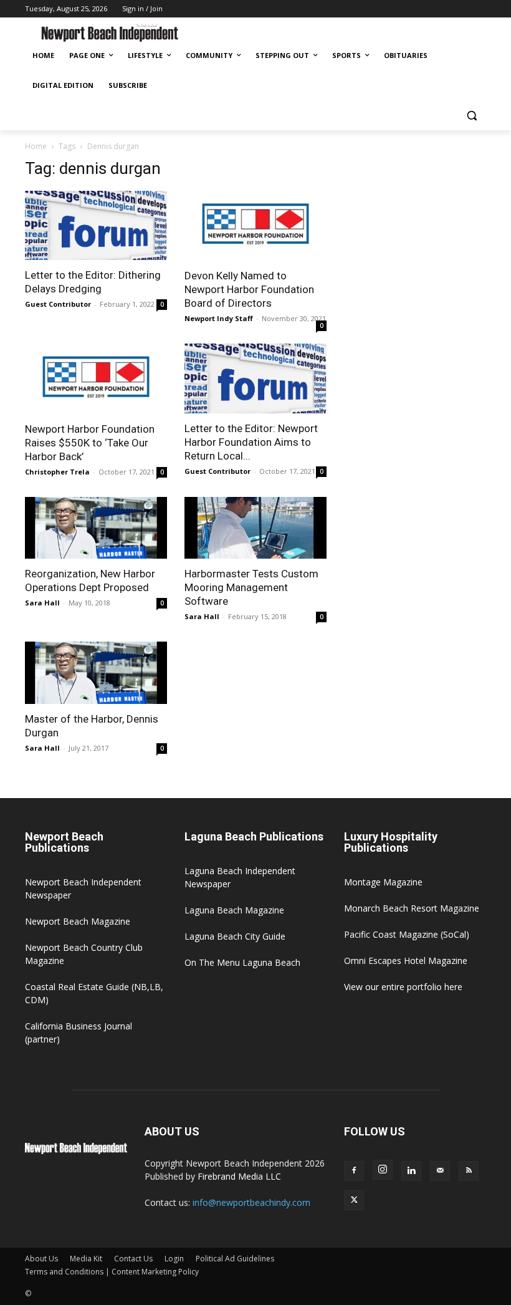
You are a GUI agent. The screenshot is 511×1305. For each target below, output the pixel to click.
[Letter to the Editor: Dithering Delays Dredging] (96, 226)
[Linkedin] (411, 1171)
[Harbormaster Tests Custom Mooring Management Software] (255, 528)
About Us (41, 1258)
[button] (471, 115)
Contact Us (133, 1258)
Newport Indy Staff (218, 318)
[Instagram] (383, 1170)
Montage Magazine (383, 882)
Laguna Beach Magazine (234, 910)
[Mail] (440, 1171)
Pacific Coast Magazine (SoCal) (406, 934)
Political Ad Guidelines (235, 1258)
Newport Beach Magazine (77, 921)
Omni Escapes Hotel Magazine (405, 960)
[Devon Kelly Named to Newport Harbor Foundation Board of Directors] (255, 226)
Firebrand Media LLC (239, 1176)
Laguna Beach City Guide (234, 936)
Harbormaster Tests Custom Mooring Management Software (251, 587)
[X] (354, 1200)
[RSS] (469, 1171)
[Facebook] (354, 1171)
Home (36, 146)
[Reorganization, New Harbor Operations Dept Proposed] (96, 528)
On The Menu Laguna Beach (242, 962)
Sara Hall (42, 602)
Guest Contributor (58, 304)
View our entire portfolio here (403, 987)
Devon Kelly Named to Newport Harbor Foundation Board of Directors (249, 289)
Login (174, 1258)
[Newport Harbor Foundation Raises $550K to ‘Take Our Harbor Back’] (96, 379)
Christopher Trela (57, 471)
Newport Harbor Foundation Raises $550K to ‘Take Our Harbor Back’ (90, 443)
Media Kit (86, 1258)
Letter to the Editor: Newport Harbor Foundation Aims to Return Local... (251, 442)
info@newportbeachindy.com (251, 1202)
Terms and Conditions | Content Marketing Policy (112, 1271)
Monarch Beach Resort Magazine (411, 908)
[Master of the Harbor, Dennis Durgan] (96, 673)
